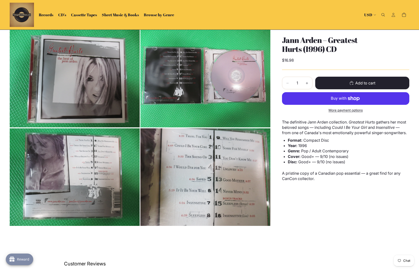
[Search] (383, 14)
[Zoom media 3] (75, 177)
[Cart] (404, 14)
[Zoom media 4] (205, 177)
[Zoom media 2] (205, 78)
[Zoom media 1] (75, 78)
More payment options (346, 110)
